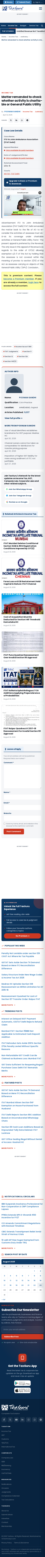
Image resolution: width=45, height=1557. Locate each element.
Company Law (7, 1458)
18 (10, 1285)
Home (3, 25)
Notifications (7, 1484)
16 (40, 1280)
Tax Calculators (8, 1500)
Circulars (5, 1488)
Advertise (5, 1518)
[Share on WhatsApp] (22, 120)
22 (35, 1285)
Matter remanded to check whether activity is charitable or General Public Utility (22, 100)
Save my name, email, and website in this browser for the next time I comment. (22, 825)
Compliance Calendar (11, 1496)
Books (9, 2)
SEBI (3, 1461)
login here (33, 282)
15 (34, 1280)
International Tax (8, 1447)
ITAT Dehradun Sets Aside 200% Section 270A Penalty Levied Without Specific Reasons (21, 1046)
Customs (5, 1439)
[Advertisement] (22, 66)
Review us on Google (18, 502)
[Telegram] (40, 1419)
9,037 (27, 412)
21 (28, 1285)
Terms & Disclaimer (21, 1543)
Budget (23, 25)
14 (28, 1280)
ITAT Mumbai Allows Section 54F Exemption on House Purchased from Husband (20, 1105)
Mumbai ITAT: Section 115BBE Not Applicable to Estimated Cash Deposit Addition (21, 1034)
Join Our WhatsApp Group (20, 489)
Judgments (6, 1492)
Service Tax (33, 25)
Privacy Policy (7, 1543)
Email (7, 803)
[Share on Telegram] (27, 120)
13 (22, 1280)
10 (4, 1280)
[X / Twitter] (10, 1419)
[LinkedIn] (22, 1419)
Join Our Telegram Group (20, 495)
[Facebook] (4, 1419)
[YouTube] (16, 1419)
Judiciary (24, 37)
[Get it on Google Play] (22, 1383)
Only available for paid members (20, 150)
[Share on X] (11, 120)
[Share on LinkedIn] (16, 120)
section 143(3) (10, 361)
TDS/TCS (5, 1443)
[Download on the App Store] (22, 1390)
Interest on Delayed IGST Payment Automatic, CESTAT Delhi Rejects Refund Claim (22, 1021)
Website (7, 813)
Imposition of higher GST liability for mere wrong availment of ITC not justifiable (21, 458)
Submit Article (7, 1514)
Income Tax (12, 25)
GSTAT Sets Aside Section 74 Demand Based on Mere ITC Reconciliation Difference (21, 965)
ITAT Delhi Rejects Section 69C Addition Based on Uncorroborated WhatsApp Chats (21, 1117)
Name (7, 792)
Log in (23, 189)
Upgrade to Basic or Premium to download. (23, 182)
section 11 (28, 351)
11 (10, 1280)
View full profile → (13, 418)
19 (16, 1285)
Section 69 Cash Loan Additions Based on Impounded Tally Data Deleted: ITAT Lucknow (22, 1130)
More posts (7, 1005)
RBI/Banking (6, 1465)
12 (16, 1280)
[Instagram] (28, 1419)
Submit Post (24, 2)
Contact (5, 1522)
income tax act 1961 (24, 347)
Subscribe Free (11, 1336)
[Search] (42, 25)
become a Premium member (19, 279)
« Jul (3, 1299)
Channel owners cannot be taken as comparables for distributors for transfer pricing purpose (21, 446)
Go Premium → (23, 936)
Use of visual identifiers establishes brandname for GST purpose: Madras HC (22, 433)
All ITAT (7, 174)
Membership (7, 1526)
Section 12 (9, 356)
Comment (9, 762)
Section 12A (23, 356)
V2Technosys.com (9, 1539)
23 (41, 1285)
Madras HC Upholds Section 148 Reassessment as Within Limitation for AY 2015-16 (22, 987)
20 (22, 1285)
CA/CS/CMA (6, 1473)
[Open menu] (40, 8)
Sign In (37, 2)
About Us (5, 1511)
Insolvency (6, 1469)
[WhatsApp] (34, 1419)
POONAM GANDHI (12, 111)
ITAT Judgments (11, 351)
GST (3, 1435)
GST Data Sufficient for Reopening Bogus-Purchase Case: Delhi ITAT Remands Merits (23, 1067)
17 (4, 1285)
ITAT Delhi (15, 174)
